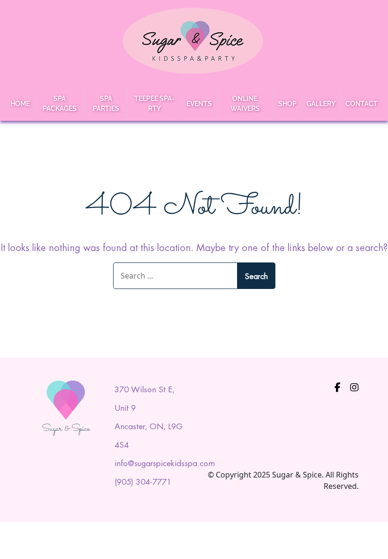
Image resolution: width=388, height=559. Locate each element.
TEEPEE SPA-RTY (154, 103)
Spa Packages (60, 103)
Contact (361, 104)
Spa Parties (106, 103)
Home (20, 104)
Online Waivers (245, 103)
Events (199, 104)
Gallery (321, 104)
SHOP (287, 104)
